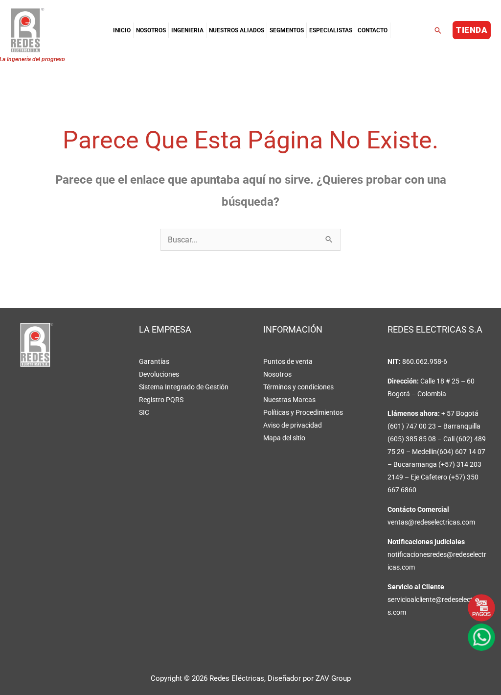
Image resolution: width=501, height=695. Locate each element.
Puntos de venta (288, 361)
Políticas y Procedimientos (303, 412)
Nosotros (277, 374)
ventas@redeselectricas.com (431, 522)
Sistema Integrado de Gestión (183, 387)
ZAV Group (333, 678)
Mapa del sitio (284, 438)
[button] (437, 30)
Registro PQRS (161, 400)
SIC (144, 412)
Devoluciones (159, 374)
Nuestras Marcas (289, 400)
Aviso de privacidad (292, 425)
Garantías (154, 361)
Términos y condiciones (298, 387)
